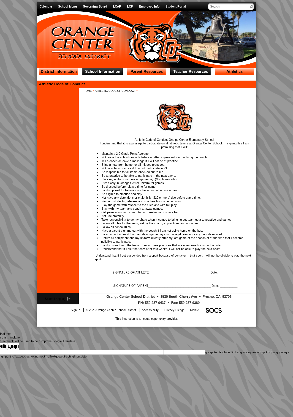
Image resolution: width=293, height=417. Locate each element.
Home (88, 90)
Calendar (46, 6)
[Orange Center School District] (101, 34)
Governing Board (95, 6)
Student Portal (175, 6)
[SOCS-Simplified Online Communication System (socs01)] (213, 310)
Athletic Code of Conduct (115, 90)
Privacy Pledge (174, 310)
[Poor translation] (13, 346)
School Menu (67, 6)
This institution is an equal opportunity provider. (146, 318)
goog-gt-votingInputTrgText (37, 356)
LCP (130, 6)
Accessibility (150, 310)
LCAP (117, 6)
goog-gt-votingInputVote (71, 356)
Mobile (194, 310)
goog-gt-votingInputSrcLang (223, 352)
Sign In (75, 310)
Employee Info (149, 6)
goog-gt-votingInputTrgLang (260, 352)
